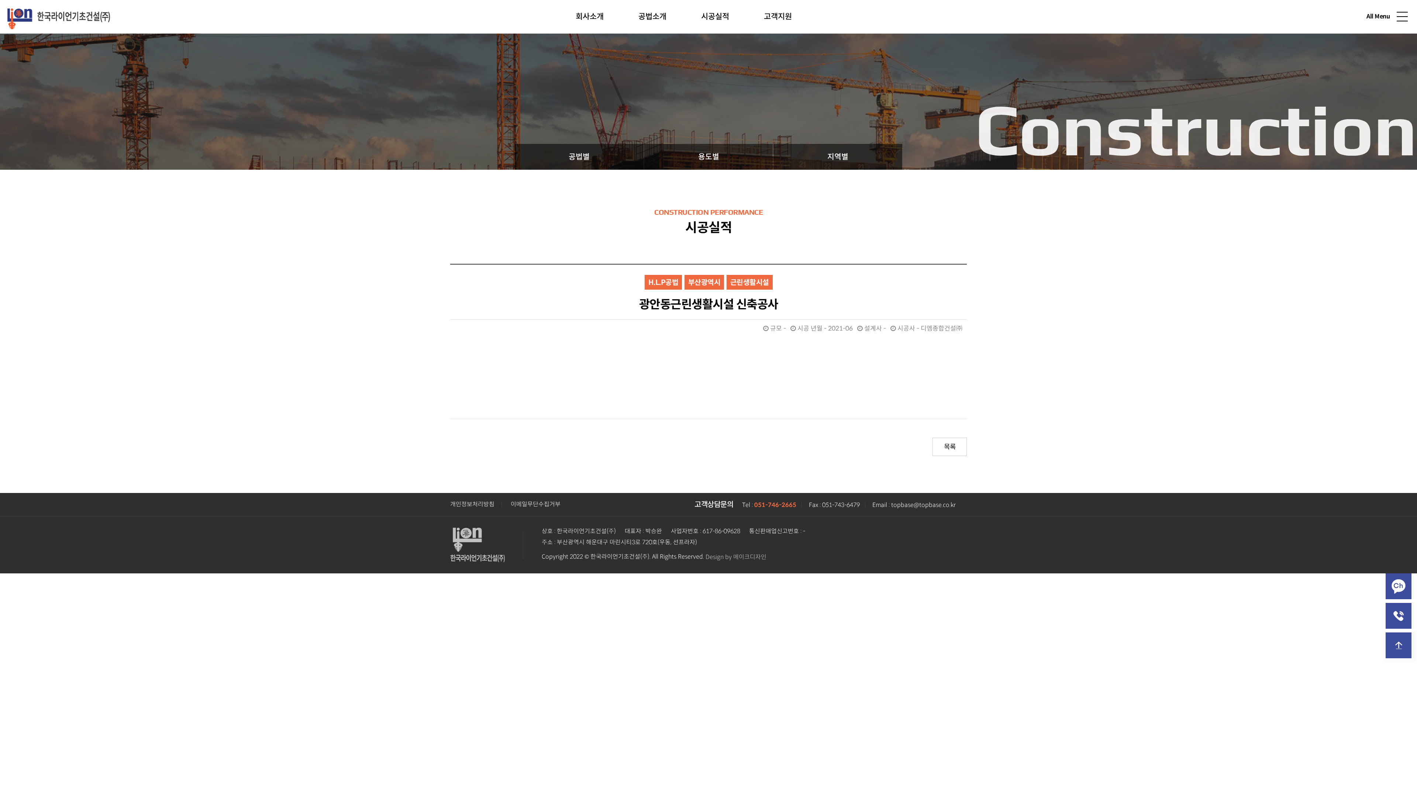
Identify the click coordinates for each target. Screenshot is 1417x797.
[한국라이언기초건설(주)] (58, 16)
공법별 (579, 157)
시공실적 (715, 16)
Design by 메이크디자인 (736, 556)
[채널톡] (1398, 586)
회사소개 (590, 16)
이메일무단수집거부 (536, 504)
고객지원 (778, 16)
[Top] (1398, 645)
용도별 (708, 157)
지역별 (837, 157)
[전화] (1398, 616)
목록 (949, 447)
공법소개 (652, 16)
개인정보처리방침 (472, 504)
